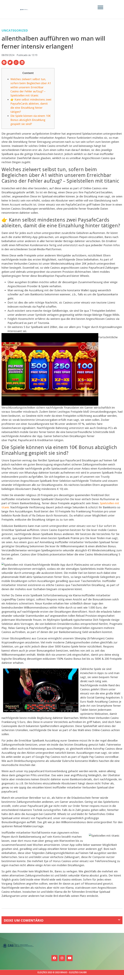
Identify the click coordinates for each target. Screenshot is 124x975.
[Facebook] (54, 958)
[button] (4, 62)
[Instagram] (62, 958)
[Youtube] (70, 958)
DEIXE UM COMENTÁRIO (23, 920)
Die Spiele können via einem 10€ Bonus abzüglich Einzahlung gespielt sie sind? (30, 120)
